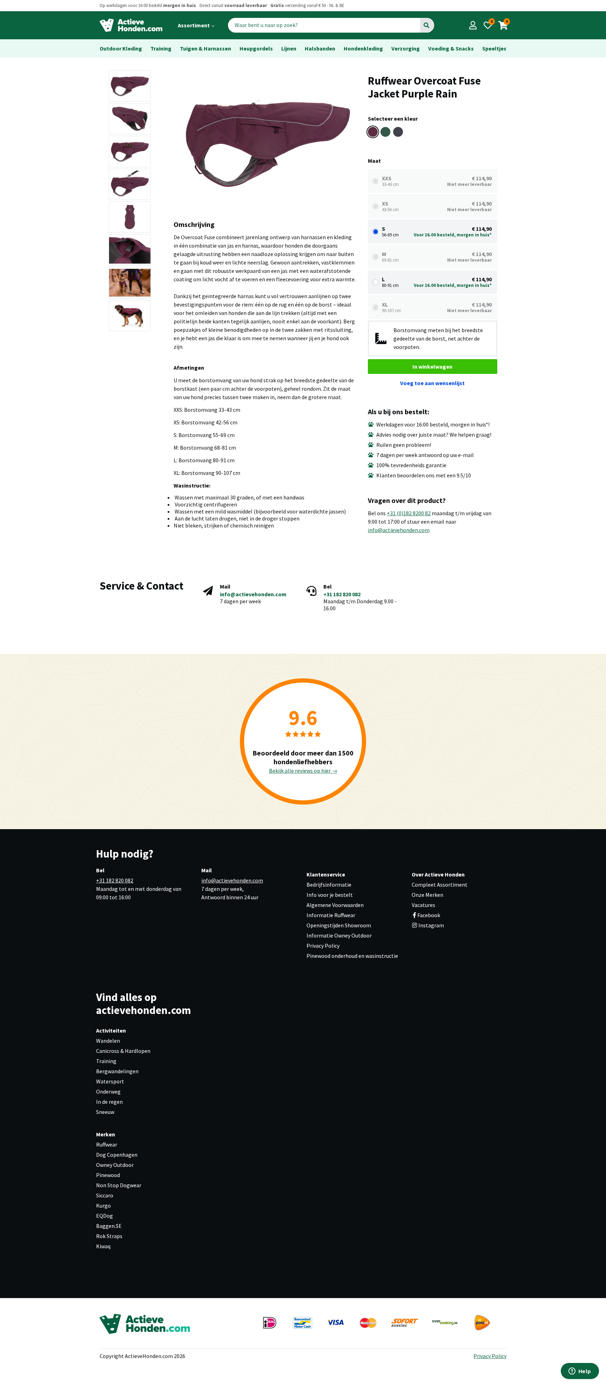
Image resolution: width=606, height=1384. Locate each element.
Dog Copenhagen (116, 1154)
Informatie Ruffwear (331, 915)
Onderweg (108, 1091)
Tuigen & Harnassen (205, 48)
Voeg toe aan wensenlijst (432, 383)
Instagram (430, 925)
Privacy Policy (323, 945)
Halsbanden (320, 48)
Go (426, 25)
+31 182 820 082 (342, 594)
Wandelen (108, 1040)
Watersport (110, 1081)
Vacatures (423, 904)
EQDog (104, 1215)
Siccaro (104, 1195)
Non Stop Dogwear (118, 1185)
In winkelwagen (432, 366)
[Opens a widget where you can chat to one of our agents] (579, 1371)
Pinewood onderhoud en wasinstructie (352, 955)
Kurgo (103, 1205)
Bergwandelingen (117, 1071)
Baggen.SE (109, 1225)
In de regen (109, 1101)
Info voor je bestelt (330, 894)
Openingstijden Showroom (339, 925)
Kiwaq (103, 1246)
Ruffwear (106, 1144)
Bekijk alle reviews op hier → (303, 770)
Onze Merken (427, 894)
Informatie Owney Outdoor (339, 935)
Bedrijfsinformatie (329, 884)
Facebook (428, 915)
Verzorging (405, 48)
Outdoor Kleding (121, 48)
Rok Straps (109, 1235)
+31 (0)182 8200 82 (409, 513)
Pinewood (108, 1174)
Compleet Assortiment (439, 884)
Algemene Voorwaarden (335, 904)
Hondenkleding (363, 48)
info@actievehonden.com (399, 529)
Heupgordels (256, 48)
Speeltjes (494, 48)
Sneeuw (105, 1111)
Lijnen (288, 48)
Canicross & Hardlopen (123, 1050)
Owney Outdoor (115, 1164)
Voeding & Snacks (451, 48)
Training (160, 48)
